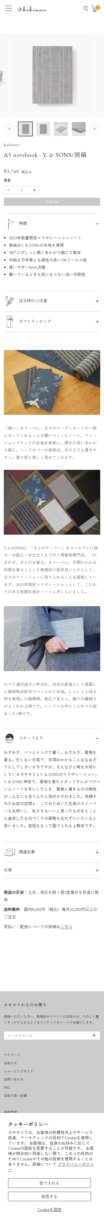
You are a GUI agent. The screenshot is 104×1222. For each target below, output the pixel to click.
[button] (95, 9)
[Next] (94, 129)
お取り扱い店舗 (15, 1095)
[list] (52, 75)
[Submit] (94, 1035)
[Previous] (10, 129)
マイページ (12, 1054)
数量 (7, 181)
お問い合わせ (13, 1079)
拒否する (49, 1196)
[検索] (86, 9)
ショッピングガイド (18, 1071)
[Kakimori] (32, 8)
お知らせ (10, 1062)
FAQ (7, 1087)
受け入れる (49, 1183)
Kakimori (12, 145)
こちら (66, 926)
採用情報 (10, 1112)
